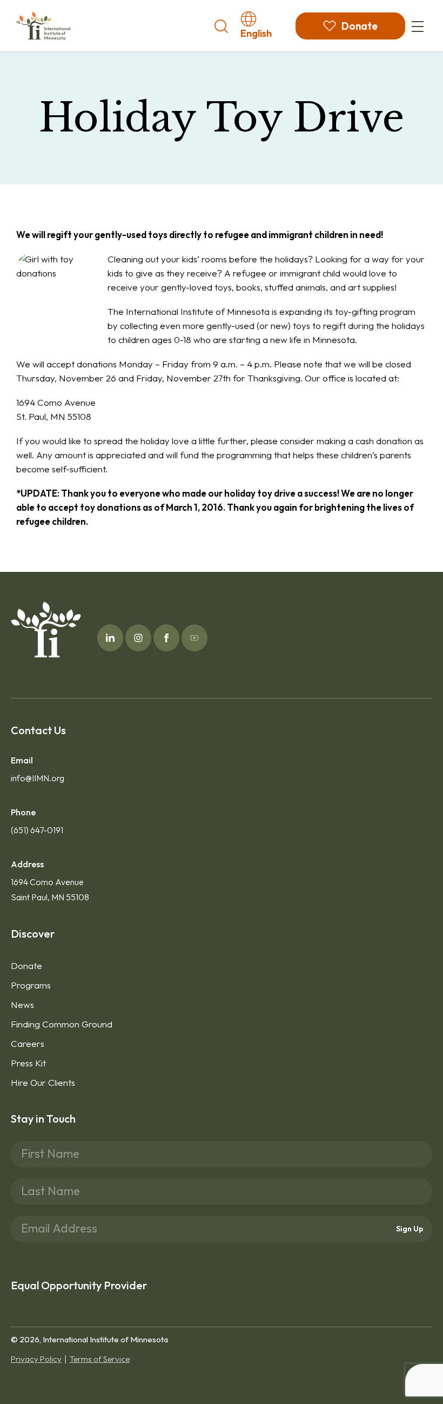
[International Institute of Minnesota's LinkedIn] (110, 637)
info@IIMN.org (37, 778)
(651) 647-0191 (37, 830)
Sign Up (410, 1229)
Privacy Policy (36, 1359)
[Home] (43, 25)
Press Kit (28, 1063)
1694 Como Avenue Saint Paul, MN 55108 (50, 889)
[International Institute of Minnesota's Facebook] (166, 637)
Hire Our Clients (43, 1082)
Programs (31, 985)
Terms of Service (100, 1359)
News (22, 1004)
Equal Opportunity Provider (79, 1285)
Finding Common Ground (61, 1024)
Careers (27, 1043)
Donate (26, 965)
